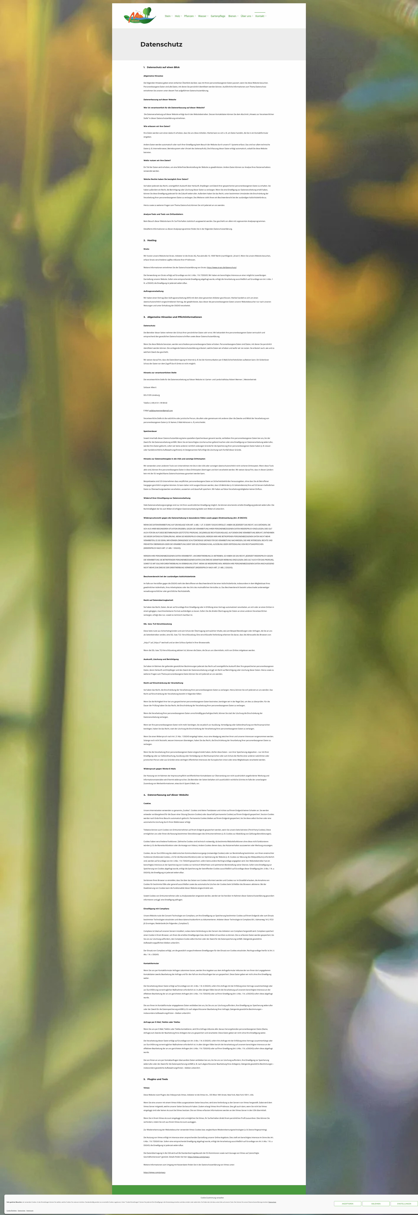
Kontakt (259, 16)
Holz (177, 16)
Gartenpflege (218, 16)
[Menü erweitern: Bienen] (237, 15)
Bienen (232, 16)
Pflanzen (189, 16)
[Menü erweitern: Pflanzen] (195, 15)
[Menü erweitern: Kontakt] (265, 15)
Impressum (29, 1211)
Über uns (246, 16)
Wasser (202, 16)
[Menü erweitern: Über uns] (252, 15)
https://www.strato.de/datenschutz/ (221, 267)
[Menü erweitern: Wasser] (207, 15)
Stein (168, 16)
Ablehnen (376, 1204)
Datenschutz (21, 1211)
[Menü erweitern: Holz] (181, 15)
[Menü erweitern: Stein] (172, 15)
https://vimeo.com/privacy (198, 1157)
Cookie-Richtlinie (12, 1211)
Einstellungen (404, 1204)
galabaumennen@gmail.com (161, 410)
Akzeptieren (347, 1204)
